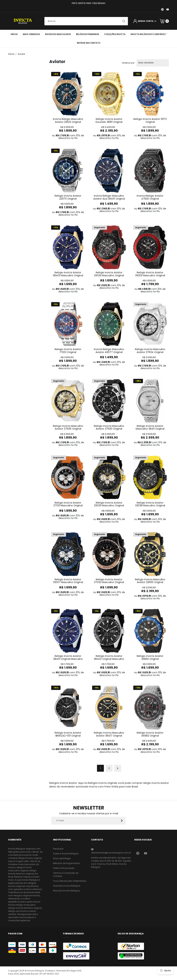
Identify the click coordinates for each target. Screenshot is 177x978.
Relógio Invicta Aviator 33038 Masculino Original (150, 504)
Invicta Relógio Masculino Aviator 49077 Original (109, 350)
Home (11, 54)
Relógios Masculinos (58, 34)
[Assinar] (122, 821)
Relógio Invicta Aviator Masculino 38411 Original (150, 427)
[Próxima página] (117, 768)
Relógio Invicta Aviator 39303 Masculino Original (150, 274)
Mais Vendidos (31, 34)
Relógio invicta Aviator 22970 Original (68, 197)
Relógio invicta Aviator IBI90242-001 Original (68, 734)
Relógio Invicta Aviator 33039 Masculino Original (109, 274)
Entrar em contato (88, 42)
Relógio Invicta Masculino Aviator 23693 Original (150, 581)
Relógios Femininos (87, 34)
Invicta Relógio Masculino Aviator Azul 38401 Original (109, 197)
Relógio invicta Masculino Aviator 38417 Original (109, 734)
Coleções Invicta (114, 34)
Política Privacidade (63, 868)
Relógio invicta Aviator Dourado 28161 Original (109, 120)
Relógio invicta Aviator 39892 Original (150, 657)
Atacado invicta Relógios (66, 890)
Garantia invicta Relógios (66, 885)
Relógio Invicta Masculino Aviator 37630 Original (109, 427)
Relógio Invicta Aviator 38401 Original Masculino (68, 657)
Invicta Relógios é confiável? (148, 34)
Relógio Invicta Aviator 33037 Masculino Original (68, 581)
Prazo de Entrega (62, 858)
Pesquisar (58, 848)
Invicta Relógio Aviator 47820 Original (150, 197)
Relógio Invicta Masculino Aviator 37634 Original (150, 350)
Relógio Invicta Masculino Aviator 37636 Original (68, 427)
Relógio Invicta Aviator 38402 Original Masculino (109, 657)
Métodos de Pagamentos (66, 863)
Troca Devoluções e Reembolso (69, 880)
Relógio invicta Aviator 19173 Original (150, 120)
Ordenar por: (128, 63)
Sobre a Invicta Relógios (66, 853)
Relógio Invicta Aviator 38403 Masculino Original (68, 274)
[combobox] (86, 21)
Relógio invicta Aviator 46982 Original (150, 734)
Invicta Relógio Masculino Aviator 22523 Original (68, 120)
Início (14, 34)
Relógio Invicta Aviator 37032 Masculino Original (109, 581)
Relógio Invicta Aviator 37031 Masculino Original (68, 504)
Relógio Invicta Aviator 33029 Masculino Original (109, 504)
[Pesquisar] (123, 21)
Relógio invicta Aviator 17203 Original (68, 350)
